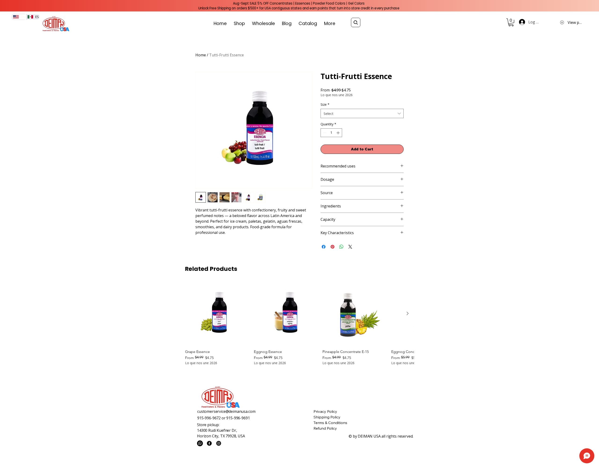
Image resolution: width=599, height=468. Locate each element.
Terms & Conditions (330, 422)
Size (325, 104)
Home (200, 55)
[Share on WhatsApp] (341, 247)
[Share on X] (350, 247)
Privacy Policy (325, 411)
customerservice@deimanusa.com (226, 411)
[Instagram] (219, 443)
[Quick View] (217, 314)
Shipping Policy (327, 417)
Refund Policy (325, 428)
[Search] (355, 22)
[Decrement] (324, 133)
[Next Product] (407, 313)
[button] (511, 22)
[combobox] (362, 113)
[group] (299, 323)
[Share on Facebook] (323, 247)
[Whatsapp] (200, 443)
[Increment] (338, 133)
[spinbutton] (331, 133)
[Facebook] (209, 443)
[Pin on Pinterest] (332, 247)
